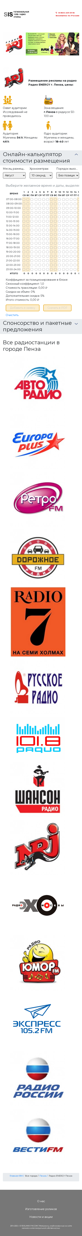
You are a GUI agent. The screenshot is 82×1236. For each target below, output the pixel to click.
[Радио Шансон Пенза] (37, 789)
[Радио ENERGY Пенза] (37, 847)
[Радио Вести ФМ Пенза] (37, 1135)
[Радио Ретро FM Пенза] (37, 499)
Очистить (12, 315)
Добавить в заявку (22, 308)
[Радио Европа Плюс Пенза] (37, 441)
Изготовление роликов (41, 1209)
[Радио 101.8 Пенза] (37, 738)
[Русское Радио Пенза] (37, 686)
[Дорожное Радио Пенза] (37, 556)
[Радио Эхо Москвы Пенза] (37, 905)
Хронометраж (39, 168)
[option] (41, 43)
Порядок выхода (67, 168)
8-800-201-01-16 (66, 13)
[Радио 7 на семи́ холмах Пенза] (37, 621)
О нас (41, 1201)
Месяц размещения (14, 168)
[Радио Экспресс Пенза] (37, 1020)
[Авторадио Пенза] (37, 383)
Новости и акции (41, 1217)
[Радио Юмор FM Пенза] (37, 962)
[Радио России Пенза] (37, 1078)
